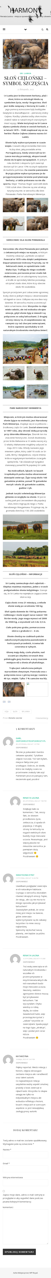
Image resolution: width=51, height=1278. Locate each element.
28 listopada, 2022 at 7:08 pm (34, 801)
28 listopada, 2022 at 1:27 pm (27, 744)
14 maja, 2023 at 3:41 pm (25, 1059)
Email (6, 1163)
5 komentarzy (42, 718)
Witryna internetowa (13, 1177)
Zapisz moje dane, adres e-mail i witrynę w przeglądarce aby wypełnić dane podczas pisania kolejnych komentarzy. (23, 1198)
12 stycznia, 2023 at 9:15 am (34, 958)
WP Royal (33, 1273)
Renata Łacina (15, 718)
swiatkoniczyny (25, 875)
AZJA (6, 711)
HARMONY (25, 10)
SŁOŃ (15, 711)
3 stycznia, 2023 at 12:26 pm (27, 878)
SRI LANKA (25, 73)
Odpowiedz (22, 747)
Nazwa (7, 1149)
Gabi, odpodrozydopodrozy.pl (31, 739)
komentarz (8, 1207)
